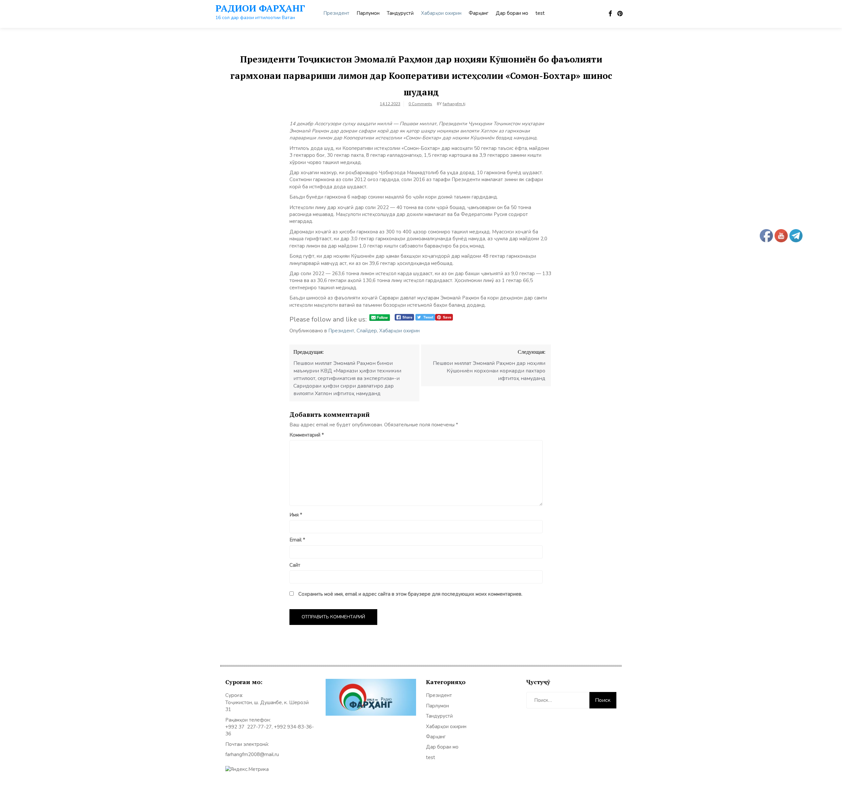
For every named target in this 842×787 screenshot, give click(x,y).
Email (297, 540)
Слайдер (367, 330)
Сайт (294, 565)
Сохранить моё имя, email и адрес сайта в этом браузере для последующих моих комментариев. (410, 594)
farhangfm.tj (454, 104)
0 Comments (420, 104)
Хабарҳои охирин (441, 13)
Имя (295, 515)
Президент (336, 13)
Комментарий (306, 435)
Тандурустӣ (400, 13)
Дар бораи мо (512, 13)
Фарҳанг (478, 13)
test (540, 13)
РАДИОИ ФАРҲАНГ (260, 8)
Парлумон (368, 13)
